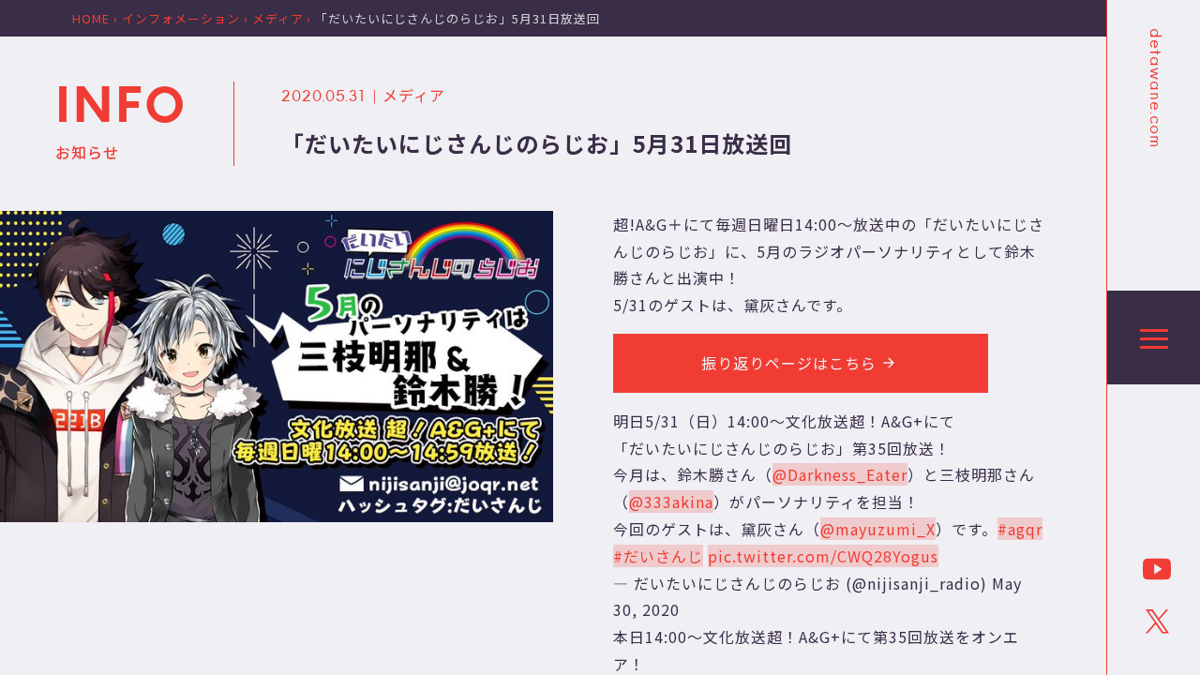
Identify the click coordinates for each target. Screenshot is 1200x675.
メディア (413, 94)
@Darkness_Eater (840, 474)
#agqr (1020, 529)
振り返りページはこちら (789, 363)
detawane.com (1154, 88)
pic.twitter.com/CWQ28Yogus (823, 556)
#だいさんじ (658, 556)
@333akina (671, 501)
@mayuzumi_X (878, 529)
